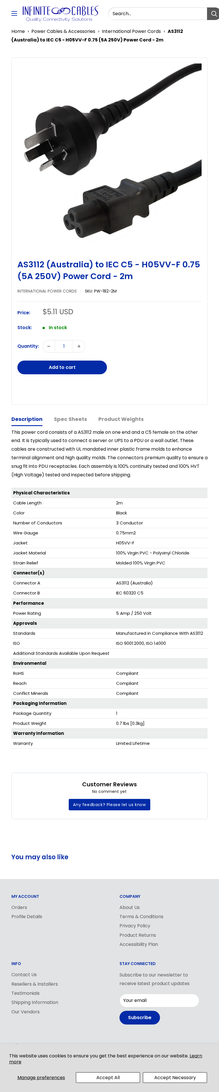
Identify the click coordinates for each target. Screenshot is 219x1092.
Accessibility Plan (138, 944)
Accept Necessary (175, 1077)
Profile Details (26, 916)
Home (18, 31)
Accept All (108, 1077)
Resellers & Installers (34, 984)
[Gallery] (109, 155)
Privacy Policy (134, 925)
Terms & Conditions (141, 916)
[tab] (26, 419)
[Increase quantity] (79, 346)
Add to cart (62, 367)
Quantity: (28, 346)
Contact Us (24, 974)
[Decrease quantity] (49, 346)
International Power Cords (131, 31)
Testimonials (25, 993)
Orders (19, 907)
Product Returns (137, 935)
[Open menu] (14, 13)
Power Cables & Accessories (63, 31)
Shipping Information (34, 1002)
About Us (129, 907)
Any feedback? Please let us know (109, 804)
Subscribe (139, 1017)
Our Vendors (25, 1012)
